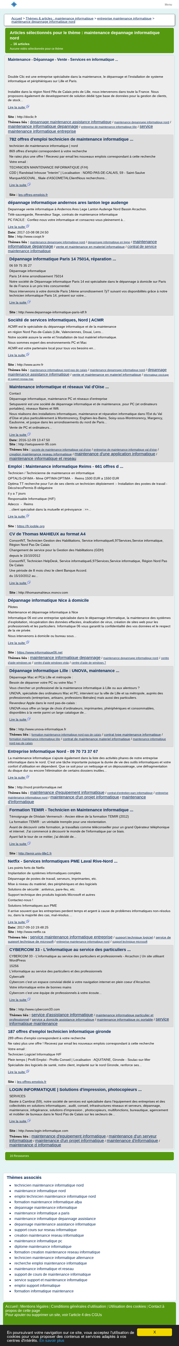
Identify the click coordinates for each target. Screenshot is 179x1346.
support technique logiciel (134, 937)
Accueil (11, 1306)
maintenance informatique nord (40, 1191)
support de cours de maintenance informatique (52, 1274)
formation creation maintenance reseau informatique (57, 1252)
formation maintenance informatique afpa (48, 1202)
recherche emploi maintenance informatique (50, 1263)
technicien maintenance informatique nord (49, 1185)
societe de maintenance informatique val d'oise (61, 449)
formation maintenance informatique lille (34, 739)
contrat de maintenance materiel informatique (96, 739)
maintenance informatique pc (38, 1241)
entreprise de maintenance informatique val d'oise (125, 449)
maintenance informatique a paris (41, 1213)
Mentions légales (34, 1306)
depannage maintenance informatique (45, 1208)
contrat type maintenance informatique (132, 734)
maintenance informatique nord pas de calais (58, 370)
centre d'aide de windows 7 (89, 662)
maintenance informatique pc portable (125, 1019)
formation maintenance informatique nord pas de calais (66, 734)
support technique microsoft (129, 941)
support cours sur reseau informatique (45, 1230)
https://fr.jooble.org (31, 526)
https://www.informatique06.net (39, 652)
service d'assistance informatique (62, 1015)
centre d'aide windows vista (51, 662)
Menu (168, 4)
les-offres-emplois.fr (33, 195)
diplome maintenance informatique (43, 1247)
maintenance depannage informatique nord (141, 122)
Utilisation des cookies (127, 1306)
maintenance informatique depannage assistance (55, 1219)
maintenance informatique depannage (43, 126)
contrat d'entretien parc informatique (130, 793)
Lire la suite (17, 107)
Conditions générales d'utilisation (78, 1306)
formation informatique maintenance (44, 1291)
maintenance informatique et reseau (42, 458)
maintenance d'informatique (132, 1140)
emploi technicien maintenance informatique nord (55, 1196)
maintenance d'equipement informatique (67, 792)
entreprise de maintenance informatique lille (109, 127)
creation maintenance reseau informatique (40, 454)
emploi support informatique (37, 1286)
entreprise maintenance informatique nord (83, 941)
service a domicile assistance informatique (63, 1019)
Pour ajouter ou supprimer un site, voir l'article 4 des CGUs (53, 1315)
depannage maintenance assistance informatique (70, 122)
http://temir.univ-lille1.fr (35, 853)
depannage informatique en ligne (109, 242)
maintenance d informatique (35, 1145)
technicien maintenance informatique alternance (54, 1258)
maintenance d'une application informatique (115, 454)
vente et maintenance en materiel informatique (90, 247)
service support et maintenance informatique (50, 1280)
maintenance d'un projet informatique (84, 797)
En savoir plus (51, 1340)
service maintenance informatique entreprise (71, 937)
